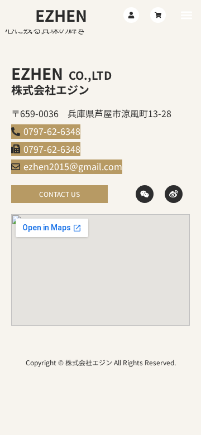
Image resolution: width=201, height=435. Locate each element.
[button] (186, 15)
